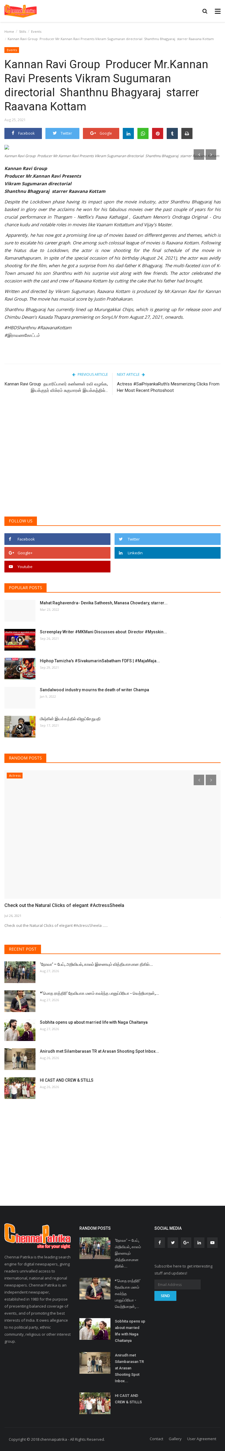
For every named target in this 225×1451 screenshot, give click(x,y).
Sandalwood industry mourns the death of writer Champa (94, 689)
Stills (22, 31)
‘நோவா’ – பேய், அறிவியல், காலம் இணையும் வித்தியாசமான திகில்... (96, 964)
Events (36, 31)
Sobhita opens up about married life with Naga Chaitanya (94, 1022)
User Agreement (201, 1438)
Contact (156, 1438)
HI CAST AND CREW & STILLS (66, 1080)
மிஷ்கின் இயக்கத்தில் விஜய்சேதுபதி (70, 718)
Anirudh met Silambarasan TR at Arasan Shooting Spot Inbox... (99, 1051)
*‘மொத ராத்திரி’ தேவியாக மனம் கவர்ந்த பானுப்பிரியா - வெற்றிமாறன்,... (99, 993)
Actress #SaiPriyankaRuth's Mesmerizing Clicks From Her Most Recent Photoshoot (168, 387)
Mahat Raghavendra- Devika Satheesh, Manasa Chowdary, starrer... (104, 603)
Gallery (175, 1438)
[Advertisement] (112, 467)
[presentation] (199, 154)
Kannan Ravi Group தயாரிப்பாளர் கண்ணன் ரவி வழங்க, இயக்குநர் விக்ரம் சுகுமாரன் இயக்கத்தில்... (56, 387)
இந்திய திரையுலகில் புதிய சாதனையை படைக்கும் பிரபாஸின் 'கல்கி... (70, 777)
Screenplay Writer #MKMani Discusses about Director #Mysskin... (103, 632)
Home (9, 31)
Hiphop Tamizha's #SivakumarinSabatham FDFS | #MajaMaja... (100, 660)
